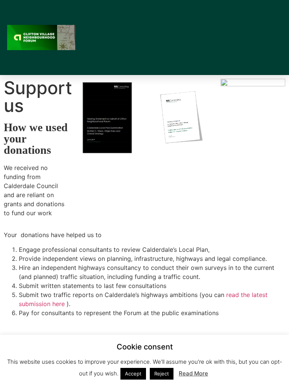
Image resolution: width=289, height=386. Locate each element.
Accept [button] (133, 374)
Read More (193, 373)
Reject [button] (161, 374)
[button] (207, 38)
